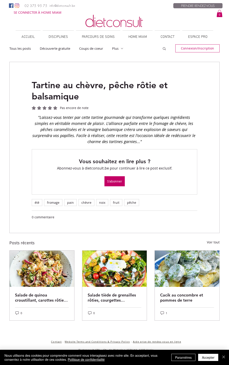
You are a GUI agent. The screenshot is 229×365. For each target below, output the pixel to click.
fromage (53, 202)
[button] (219, 13)
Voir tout (213, 242)
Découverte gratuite (55, 48)
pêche (131, 202)
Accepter (208, 357)
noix (102, 202)
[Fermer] (223, 357)
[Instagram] (17, 5)
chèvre (86, 202)
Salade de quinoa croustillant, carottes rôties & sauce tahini (40, 297)
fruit (116, 202)
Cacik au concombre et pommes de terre (181, 297)
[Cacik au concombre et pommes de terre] (187, 269)
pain (70, 202)
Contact (56, 341)
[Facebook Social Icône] (11, 5)
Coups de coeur (91, 48)
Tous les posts (20, 48)
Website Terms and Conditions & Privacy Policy (97, 341)
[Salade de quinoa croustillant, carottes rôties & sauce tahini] (42, 269)
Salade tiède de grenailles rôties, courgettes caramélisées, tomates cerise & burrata (112, 297)
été (37, 202)
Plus (115, 48)
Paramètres (183, 357)
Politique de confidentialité (86, 359)
